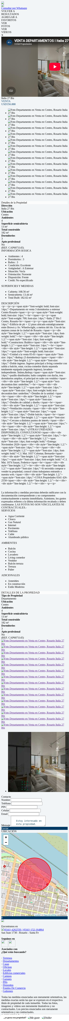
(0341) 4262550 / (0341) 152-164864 (24, 929)
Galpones (8, 991)
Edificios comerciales (14, 973)
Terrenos (7, 958)
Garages (7, 979)
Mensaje (5, 825)
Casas (6, 964)
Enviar (4, 828)
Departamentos (11, 961)
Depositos (8, 985)
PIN (3, 806)
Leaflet (37, 915)
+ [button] (6, 837)
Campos (7, 976)
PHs (5, 982)
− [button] (6, 842)
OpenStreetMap (50, 915)
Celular (5, 810)
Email (4, 813)
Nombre (5, 799)
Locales (7, 970)
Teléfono (6, 803)
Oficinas (7, 967)
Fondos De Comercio (14, 988)
